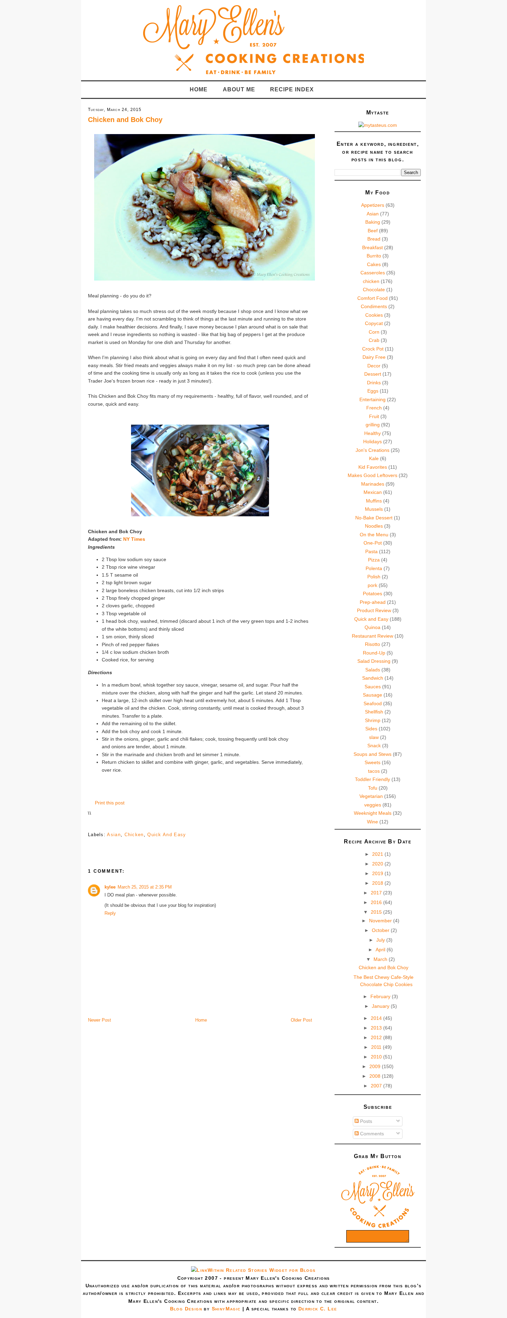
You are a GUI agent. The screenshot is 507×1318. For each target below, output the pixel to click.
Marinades (372, 484)
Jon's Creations (372, 450)
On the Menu (374, 534)
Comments (371, 1133)
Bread (373, 239)
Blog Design (186, 1308)
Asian (114, 834)
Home (199, 89)
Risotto (372, 644)
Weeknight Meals (372, 813)
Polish (373, 576)
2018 (378, 883)
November (381, 920)
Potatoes (372, 593)
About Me (239, 89)
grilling (373, 424)
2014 (377, 1018)
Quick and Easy (166, 834)
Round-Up (374, 653)
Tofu (372, 788)
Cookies (374, 315)
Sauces (373, 686)
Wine (372, 821)
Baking (372, 222)
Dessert (372, 374)
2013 (377, 1028)
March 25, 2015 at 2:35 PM (145, 887)
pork (372, 585)
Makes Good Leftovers (372, 475)
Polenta (374, 568)
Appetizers (372, 205)
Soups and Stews (372, 754)
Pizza (374, 559)
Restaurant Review (372, 636)
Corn (374, 332)
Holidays (372, 441)
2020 (378, 863)
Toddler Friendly (372, 779)
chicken (134, 834)
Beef (373, 230)
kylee (110, 887)
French (374, 407)
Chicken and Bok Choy (125, 119)
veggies (372, 805)
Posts (365, 1121)
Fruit (374, 416)
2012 (377, 1037)
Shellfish (374, 711)
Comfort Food (372, 298)
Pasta (371, 551)
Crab (374, 340)
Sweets (372, 762)
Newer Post (99, 1020)
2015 (377, 912)
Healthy (372, 433)
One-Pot (373, 543)
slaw (374, 737)
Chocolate (374, 289)
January (381, 1006)
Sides (371, 728)
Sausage (372, 695)
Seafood (373, 703)
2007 (377, 1085)
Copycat (374, 323)
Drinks (374, 382)
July (381, 940)
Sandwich (372, 678)
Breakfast (372, 247)
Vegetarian (371, 796)
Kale (374, 458)
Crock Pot (373, 349)
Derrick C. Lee (317, 1308)
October (381, 930)
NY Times (134, 539)
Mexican (373, 492)
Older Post (301, 1020)
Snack (374, 745)
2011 (377, 1047)
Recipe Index (292, 89)
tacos (374, 771)
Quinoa (372, 627)
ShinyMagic (226, 1308)
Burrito (374, 255)
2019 (378, 873)
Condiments (374, 306)
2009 (375, 1066)
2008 (375, 1076)
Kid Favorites (372, 467)
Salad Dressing (373, 661)
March (381, 959)
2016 (377, 902)
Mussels (374, 509)
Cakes (374, 264)
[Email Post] (89, 824)
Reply (110, 913)
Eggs (372, 391)
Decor (373, 365)
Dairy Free (374, 357)
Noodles (374, 526)
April (381, 949)
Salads (372, 669)
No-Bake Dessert (373, 517)
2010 (377, 1057)
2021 (378, 854)
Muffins (374, 501)
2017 (377, 892)
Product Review (374, 610)
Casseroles (372, 272)
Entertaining (372, 399)
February (381, 996)
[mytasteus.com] (377, 125)
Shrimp (372, 720)
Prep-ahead (373, 602)
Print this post (110, 802)
